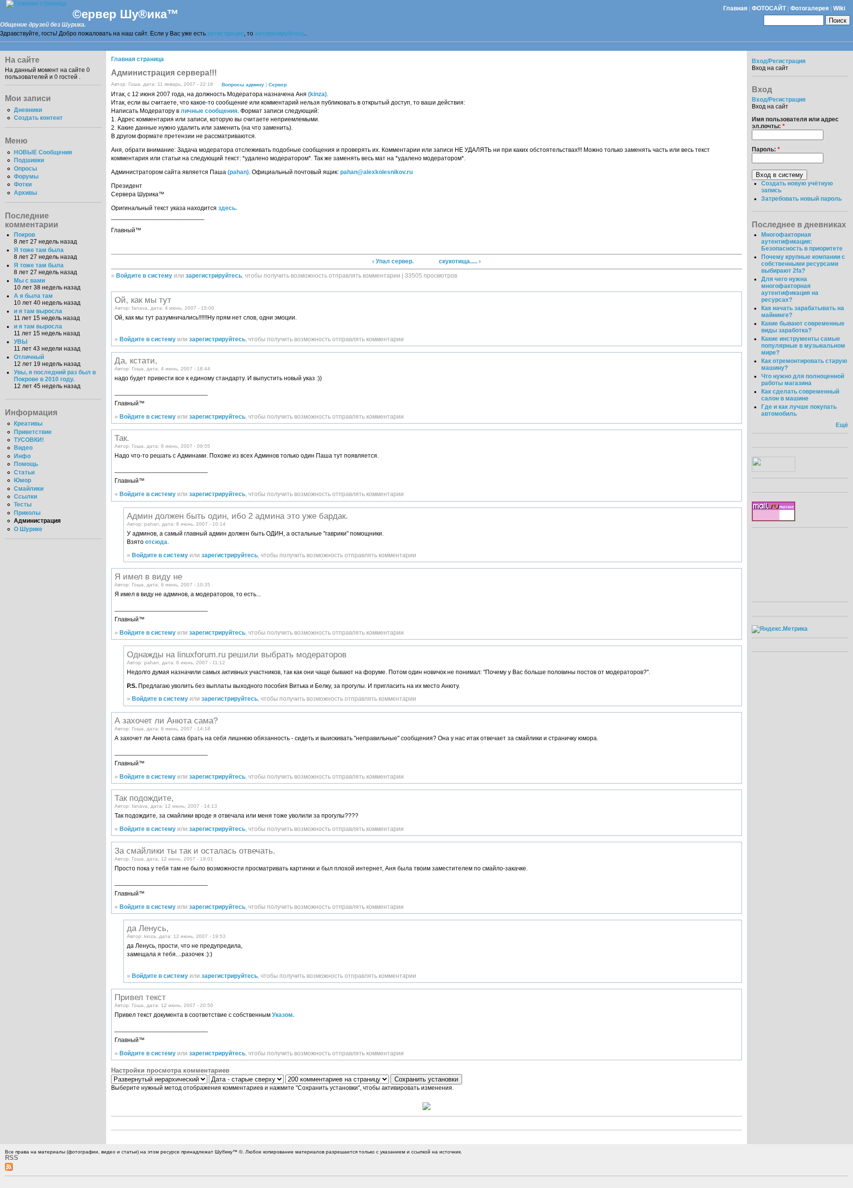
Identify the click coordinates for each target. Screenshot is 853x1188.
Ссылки (25, 496)
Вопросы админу (243, 84)
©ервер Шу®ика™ (126, 14)
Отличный (29, 357)
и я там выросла (38, 311)
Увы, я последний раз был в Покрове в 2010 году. (55, 376)
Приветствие (33, 432)
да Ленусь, (148, 928)
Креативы (28, 423)
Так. (122, 438)
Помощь (26, 464)
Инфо (22, 456)
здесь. (227, 208)
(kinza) (317, 94)
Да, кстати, (136, 360)
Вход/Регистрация (779, 61)
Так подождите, (144, 798)
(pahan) (238, 172)
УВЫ (21, 341)
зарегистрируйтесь (214, 275)
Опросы (25, 168)
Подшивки (29, 160)
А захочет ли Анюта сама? (166, 720)
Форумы (26, 176)
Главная (735, 8)
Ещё (842, 425)
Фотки (23, 184)
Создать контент (38, 117)
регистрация (225, 33)
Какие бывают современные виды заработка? (803, 327)
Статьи (24, 472)
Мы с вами (29, 280)
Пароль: (766, 149)
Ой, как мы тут (143, 300)
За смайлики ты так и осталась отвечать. (195, 851)
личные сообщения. (210, 111)
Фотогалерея (809, 8)
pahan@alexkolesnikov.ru (376, 172)
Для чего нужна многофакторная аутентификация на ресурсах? (789, 289)
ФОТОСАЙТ (769, 8)
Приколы (27, 512)
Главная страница (137, 59)
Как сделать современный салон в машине (800, 395)
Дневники (28, 110)
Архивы (25, 192)
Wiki (839, 8)
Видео (23, 447)
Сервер (278, 84)
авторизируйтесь (280, 33)
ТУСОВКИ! (29, 439)
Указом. (283, 1014)
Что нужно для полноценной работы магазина (802, 380)
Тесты (23, 504)
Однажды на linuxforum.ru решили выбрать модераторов (237, 654)
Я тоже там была (39, 250)
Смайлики (28, 488)
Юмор (22, 480)
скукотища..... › (460, 261)
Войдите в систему (144, 275)
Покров (24, 234)
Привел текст (140, 997)
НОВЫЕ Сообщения (43, 152)
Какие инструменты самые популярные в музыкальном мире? (803, 345)
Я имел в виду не (148, 576)
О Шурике (28, 529)
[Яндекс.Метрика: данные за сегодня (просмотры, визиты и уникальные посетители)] (780, 629)
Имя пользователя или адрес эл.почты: (795, 123)
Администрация (37, 520)
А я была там (33, 295)
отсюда (156, 542)
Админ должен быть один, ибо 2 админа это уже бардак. (237, 516)
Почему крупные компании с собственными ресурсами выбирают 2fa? (803, 263)
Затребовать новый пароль (801, 198)
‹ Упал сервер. (393, 261)
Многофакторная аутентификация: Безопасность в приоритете (802, 241)
